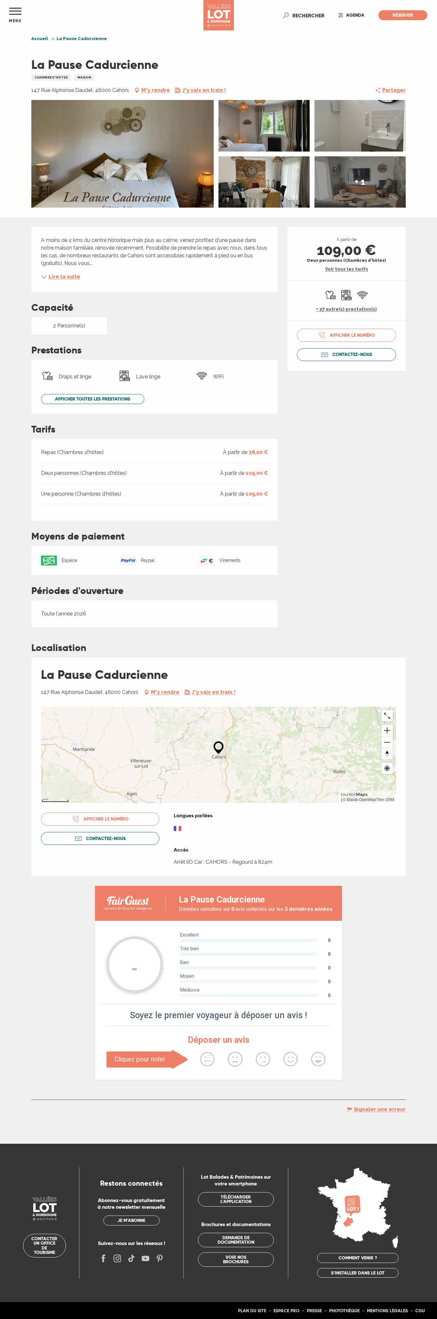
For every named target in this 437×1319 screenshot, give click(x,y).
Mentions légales (387, 1311)
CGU (420, 1311)
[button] (308, 15)
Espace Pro (286, 1311)
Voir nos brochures (236, 1259)
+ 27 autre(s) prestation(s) (346, 309)
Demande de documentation (236, 1240)
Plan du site (252, 1311)
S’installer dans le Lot (358, 1273)
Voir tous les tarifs (346, 269)
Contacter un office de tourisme (44, 1245)
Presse (314, 1311)
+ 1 (360, 182)
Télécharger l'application (235, 1199)
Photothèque (344, 1311)
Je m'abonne (131, 1220)
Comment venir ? (357, 1258)
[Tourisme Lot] (218, 15)
